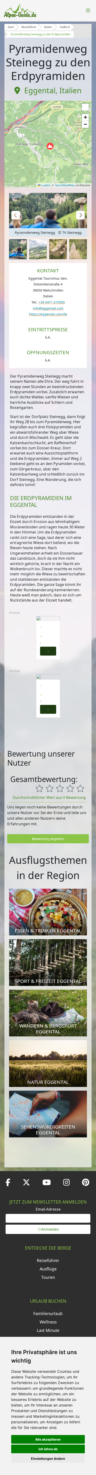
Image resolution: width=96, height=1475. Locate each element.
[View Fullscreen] (85, 107)
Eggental (39, 90)
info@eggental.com (48, 308)
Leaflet (45, 185)
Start (11, 27)
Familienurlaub (48, 1313)
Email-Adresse (48, 1209)
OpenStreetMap (65, 185)
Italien (48, 27)
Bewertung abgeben (48, 839)
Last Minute (48, 1330)
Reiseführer (29, 27)
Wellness (48, 1322)
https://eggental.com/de (48, 314)
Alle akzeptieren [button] (48, 1439)
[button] (50, 146)
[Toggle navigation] (88, 10)
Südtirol (65, 27)
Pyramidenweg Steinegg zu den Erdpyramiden (40, 34)
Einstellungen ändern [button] (48, 1459)
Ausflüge (48, 1269)
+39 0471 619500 (52, 302)
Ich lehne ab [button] (48, 1449)
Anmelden (50, 1229)
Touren (48, 1277)
